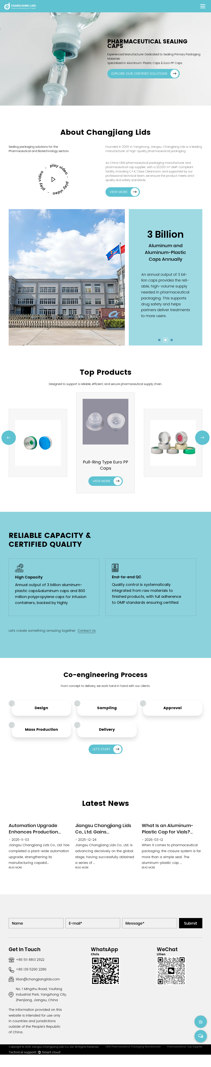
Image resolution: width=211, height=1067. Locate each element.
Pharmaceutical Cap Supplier (184, 1047)
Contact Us (87, 631)
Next (202, 438)
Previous (9, 438)
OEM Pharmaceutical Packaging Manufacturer (133, 1047)
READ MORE (15, 868)
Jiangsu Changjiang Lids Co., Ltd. (53, 1046)
